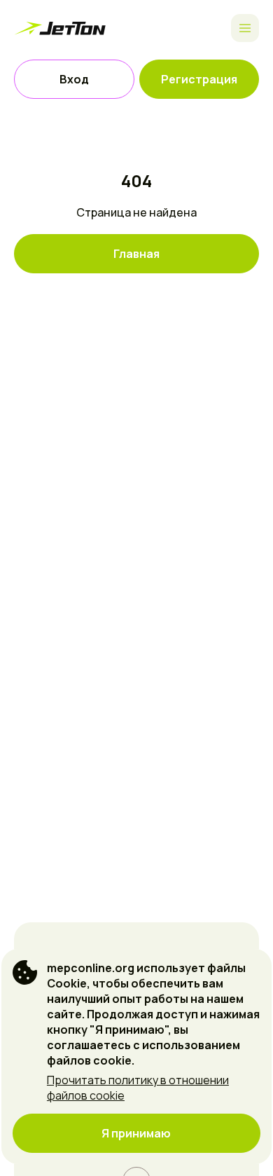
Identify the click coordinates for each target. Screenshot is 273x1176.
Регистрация (199, 79)
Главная (136, 253)
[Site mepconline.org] (62, 28)
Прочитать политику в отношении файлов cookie (138, 1087)
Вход (74, 79)
